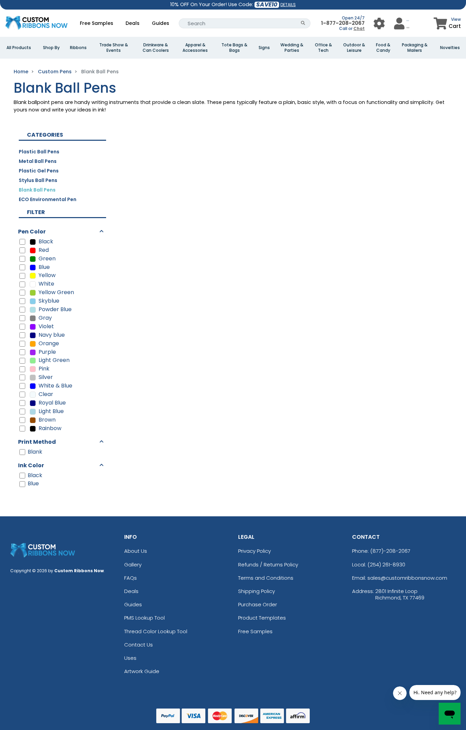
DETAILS (288, 4)
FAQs (130, 577)
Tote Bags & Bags (234, 47)
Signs (264, 47)
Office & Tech (323, 47)
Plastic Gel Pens (39, 170)
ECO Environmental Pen (47, 199)
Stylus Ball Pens (38, 180)
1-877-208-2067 (343, 23)
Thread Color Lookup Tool (155, 631)
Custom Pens (55, 71)
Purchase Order (257, 604)
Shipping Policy (256, 591)
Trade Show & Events (113, 47)
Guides (160, 23)
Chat (359, 28)
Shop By (51, 47)
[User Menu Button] (379, 23)
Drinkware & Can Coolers (156, 47)
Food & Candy (383, 47)
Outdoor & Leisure (354, 47)
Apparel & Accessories (195, 47)
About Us (135, 550)
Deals (133, 23)
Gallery (133, 564)
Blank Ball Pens (37, 189)
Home (21, 71)
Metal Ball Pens (38, 161)
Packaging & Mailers (414, 47)
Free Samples (96, 23)
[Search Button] (303, 23)
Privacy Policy (254, 550)
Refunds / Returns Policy (268, 564)
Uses (130, 657)
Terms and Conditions (265, 577)
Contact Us (138, 644)
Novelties (450, 47)
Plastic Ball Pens (39, 151)
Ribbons (78, 47)
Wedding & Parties (291, 47)
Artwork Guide (141, 671)
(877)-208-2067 (390, 550)
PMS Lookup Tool (144, 617)
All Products (18, 47)
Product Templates (262, 617)
